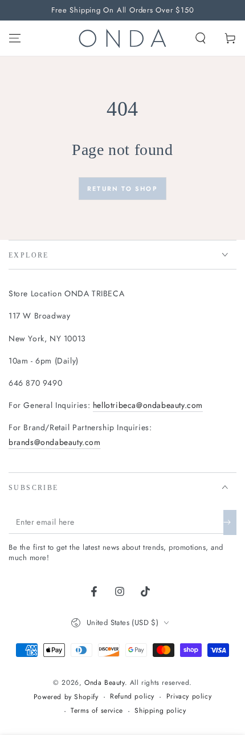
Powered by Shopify (66, 697)
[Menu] (15, 38)
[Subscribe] (229, 522)
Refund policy (132, 696)
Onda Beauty (104, 682)
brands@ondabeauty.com (55, 442)
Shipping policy (160, 711)
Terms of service (97, 711)
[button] (200, 38)
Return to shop (122, 188)
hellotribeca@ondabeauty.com (148, 405)
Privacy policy (188, 696)
